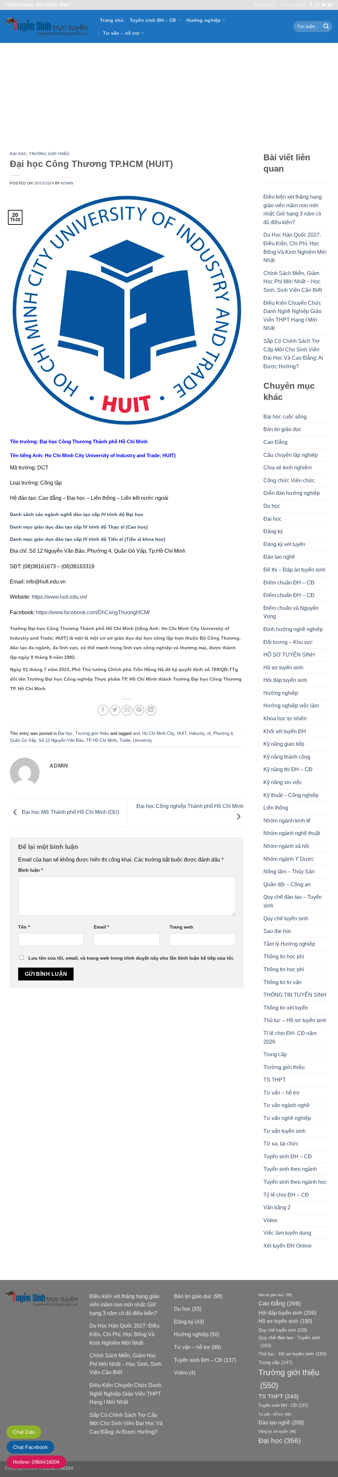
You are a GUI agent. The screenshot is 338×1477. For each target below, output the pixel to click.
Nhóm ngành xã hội (286, 846)
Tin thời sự (264, 4)
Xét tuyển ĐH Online (287, 1246)
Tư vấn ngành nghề (286, 1105)
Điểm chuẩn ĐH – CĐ (289, 582)
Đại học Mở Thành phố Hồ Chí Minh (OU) (69, 812)
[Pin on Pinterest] (138, 710)
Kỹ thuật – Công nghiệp (291, 795)
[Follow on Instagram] (317, 5)
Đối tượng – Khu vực (288, 642)
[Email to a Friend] (126, 710)
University (142, 740)
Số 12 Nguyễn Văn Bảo (61, 740)
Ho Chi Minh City (158, 733)
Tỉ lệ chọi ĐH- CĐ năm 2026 (290, 1037)
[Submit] (326, 26)
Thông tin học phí (283, 956)
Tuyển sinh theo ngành (290, 1169)
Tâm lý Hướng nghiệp (289, 944)
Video (270, 1220)
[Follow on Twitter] (323, 5)
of (209, 733)
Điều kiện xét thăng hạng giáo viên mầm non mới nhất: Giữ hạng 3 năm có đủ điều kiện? (292, 209)
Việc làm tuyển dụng (287, 1233)
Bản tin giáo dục (282, 429)
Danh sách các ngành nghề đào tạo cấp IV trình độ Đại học (76, 514)
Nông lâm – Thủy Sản (289, 871)
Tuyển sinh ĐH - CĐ (283, 1405)
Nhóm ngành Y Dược (288, 859)
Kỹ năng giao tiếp (283, 744)
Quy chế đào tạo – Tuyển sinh (292, 901)
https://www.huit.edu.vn (58, 597)
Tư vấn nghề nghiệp (287, 1118)
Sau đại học (277, 931)
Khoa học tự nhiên (285, 718)
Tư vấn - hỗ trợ (274, 1414)
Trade (124, 740)
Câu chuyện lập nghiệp (290, 455)
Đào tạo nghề (279, 557)
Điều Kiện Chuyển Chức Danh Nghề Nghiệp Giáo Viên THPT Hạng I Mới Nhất (292, 315)
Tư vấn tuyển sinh (284, 1131)
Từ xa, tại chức (281, 1143)
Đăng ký (273, 531)
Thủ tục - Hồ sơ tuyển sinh (292, 1353)
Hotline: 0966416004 (36, 1462)
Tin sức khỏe (292, 4)
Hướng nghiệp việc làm (291, 705)
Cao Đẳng (275, 442)
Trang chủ (112, 20)
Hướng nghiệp (203, 20)
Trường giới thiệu (49, 154)
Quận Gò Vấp (23, 740)
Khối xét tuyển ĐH (284, 731)
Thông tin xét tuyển (285, 1008)
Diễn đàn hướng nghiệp (291, 493)
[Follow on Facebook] (311, 5)
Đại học (18, 154)
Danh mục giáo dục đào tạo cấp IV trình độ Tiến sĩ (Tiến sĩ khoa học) (87, 539)
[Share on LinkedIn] (151, 710)
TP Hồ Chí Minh (101, 740)
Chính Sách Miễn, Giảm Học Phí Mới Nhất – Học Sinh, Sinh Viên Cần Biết (292, 281)
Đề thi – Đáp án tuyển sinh (294, 570)
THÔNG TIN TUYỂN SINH (294, 995)
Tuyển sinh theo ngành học (295, 1182)
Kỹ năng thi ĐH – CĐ (288, 769)
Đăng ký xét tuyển (284, 544)
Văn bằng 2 (276, 1207)
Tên (24, 927)
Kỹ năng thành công (286, 757)
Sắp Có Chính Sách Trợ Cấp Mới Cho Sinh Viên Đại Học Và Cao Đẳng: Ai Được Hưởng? (293, 353)
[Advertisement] (169, 92)
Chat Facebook (30, 1447)
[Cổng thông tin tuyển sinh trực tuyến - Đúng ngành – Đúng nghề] (47, 27)
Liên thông (275, 808)
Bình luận (30, 870)
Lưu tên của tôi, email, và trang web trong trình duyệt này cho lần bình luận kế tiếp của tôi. (131, 958)
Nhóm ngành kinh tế (287, 820)
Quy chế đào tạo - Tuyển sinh (289, 1341)
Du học (271, 506)
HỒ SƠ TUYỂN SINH (289, 655)
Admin (67, 183)
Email (101, 927)
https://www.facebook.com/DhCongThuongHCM (92, 612)
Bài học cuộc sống (285, 416)
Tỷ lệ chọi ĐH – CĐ (286, 1195)
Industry (196, 733)
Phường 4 (223, 733)
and (136, 733)
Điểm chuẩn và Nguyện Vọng (291, 612)
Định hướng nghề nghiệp (293, 629)
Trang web (181, 927)
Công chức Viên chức (289, 480)
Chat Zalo (24, 1432)
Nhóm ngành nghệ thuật (291, 833)
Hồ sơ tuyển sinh (283, 667)
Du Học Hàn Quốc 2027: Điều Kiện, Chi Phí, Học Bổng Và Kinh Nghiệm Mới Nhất (294, 247)
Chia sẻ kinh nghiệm (287, 467)
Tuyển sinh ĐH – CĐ (153, 20)
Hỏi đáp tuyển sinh (285, 680)
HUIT (181, 733)
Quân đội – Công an (287, 884)
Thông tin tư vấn (282, 982)
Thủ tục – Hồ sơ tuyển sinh (294, 1020)
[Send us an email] (330, 5)
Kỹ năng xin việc (282, 782)
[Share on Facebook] (103, 710)
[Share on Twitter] (115, 710)
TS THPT (274, 1080)
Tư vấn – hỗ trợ (121, 33)
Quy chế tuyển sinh (285, 918)
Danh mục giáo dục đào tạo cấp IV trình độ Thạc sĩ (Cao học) (79, 527)
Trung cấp (275, 1054)
